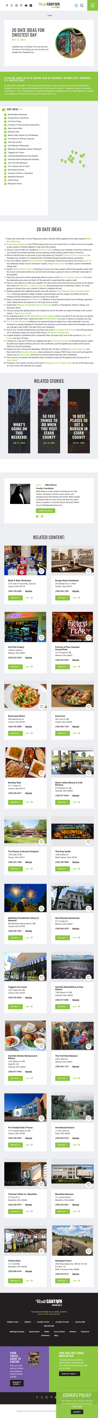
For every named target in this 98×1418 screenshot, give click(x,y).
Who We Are (49, 1326)
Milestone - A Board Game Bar (33, 285)
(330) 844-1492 (62, 591)
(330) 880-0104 (15, 1271)
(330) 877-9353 (15, 1071)
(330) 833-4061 (62, 1204)
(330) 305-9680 (62, 862)
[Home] (49, 5)
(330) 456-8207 (15, 1138)
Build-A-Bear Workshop (19, 580)
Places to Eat (43, 1322)
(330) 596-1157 (62, 1066)
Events (27, 1322)
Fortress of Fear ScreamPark (74, 255)
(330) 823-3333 (15, 657)
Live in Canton (59, 1331)
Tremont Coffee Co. (77, 349)
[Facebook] (37, 516)
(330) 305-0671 (15, 793)
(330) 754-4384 (15, 591)
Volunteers (45, 1335)
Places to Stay (62, 1322)
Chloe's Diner (24, 354)
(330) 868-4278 (62, 928)
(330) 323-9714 (62, 1274)
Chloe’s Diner (14, 1260)
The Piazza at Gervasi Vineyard (23, 851)
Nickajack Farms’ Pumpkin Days (58, 363)
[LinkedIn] (42, 516)
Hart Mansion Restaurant (67, 918)
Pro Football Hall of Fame (65, 330)
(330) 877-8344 (62, 795)
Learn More (77, 1406)
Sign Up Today (69, 1374)
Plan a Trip (80, 1322)
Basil (30, 260)
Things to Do (12, 1322)
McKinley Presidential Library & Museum (34, 305)
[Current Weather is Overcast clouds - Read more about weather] (76, 5)
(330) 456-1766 (62, 726)
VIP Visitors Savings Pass (58, 332)
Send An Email (46, 511)
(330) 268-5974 (15, 1204)
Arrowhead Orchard (60, 341)
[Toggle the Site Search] (81, 5)
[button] (71, 161)
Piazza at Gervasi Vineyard (71, 277)
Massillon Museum (29, 352)
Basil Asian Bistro (16, 716)
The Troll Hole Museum (17, 321)
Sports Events (34, 1331)
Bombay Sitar (59, 263)
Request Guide (17, 1383)
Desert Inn (87, 260)
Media (46, 1331)
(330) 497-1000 (15, 862)
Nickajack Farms (63, 1260)
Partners (73, 1331)
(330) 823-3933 (62, 660)
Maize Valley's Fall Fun (23, 269)
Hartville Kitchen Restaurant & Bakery (22, 1057)
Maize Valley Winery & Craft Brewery (68, 783)
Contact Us (85, 1331)
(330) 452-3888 (15, 726)
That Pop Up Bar (63, 851)
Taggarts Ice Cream (21, 313)
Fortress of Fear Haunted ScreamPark (67, 648)
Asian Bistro (38, 260)
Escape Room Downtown (17, 244)
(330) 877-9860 (62, 1000)
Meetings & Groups (17, 1331)
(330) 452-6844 (15, 997)
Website (28, 591)
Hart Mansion (35, 299)
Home (50, 15)
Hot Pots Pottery (45, 249)
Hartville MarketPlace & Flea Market (38, 316)
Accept (77, 1412)
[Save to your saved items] (41, 571)
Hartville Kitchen (50, 318)
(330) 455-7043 (15, 931)
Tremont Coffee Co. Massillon (22, 1194)
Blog (56, 1335)
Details (14, 598)
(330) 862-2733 (62, 1138)
